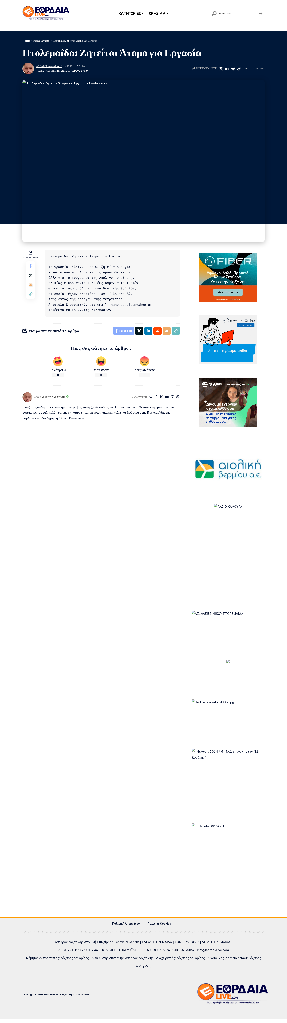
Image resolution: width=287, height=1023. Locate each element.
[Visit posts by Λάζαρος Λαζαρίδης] (28, 68)
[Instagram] (172, 397)
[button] (239, 68)
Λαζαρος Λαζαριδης (49, 66)
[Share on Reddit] (233, 68)
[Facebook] (156, 397)
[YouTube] (167, 397)
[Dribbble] (178, 397)
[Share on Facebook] (30, 266)
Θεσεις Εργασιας (75, 66)
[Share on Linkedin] (227, 68)
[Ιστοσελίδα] (151, 397)
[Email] (30, 284)
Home (26, 40)
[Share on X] (221, 68)
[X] (161, 397)
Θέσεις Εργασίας (41, 40)
